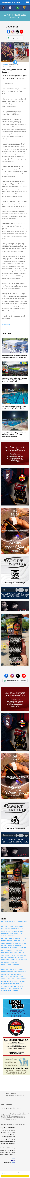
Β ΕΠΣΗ (4, 940)
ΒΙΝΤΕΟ (24, 940)
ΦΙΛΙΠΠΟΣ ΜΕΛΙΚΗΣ (19, 988)
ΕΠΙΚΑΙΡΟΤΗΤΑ (18, 950)
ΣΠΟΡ (13, 979)
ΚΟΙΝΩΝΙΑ (20, 957)
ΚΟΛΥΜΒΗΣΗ (5, 960)
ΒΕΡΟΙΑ (10, 940)
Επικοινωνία (19, 1108)
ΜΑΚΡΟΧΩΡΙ (15, 962)
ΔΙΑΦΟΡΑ (18, 945)
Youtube (20, 1124)
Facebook (11, 1124)
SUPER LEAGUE (15, 924)
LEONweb (2, 1121)
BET (3, 921)
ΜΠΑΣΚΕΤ (11, 969)
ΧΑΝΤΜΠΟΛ (15, 991)
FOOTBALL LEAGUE (11, 921)
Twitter (16, 1124)
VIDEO (11, 926)
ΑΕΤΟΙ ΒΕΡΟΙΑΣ (6, 931)
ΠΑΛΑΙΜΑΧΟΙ (5, 974)
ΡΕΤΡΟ (21, 976)
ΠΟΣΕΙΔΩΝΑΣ (14, 976)
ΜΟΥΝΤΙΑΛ (5, 969)
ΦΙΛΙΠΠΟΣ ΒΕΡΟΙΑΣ (7, 988)
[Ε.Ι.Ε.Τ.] (15, 593)
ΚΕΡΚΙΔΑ (23, 955)
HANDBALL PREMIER (22, 921)
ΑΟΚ (21, 933)
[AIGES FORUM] (15, 453)
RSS (24, 1124)
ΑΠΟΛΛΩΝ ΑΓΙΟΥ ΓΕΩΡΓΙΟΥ (9, 936)
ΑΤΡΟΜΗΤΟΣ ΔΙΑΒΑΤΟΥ (8, 938)
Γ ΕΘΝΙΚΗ (18, 943)
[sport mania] (15, 570)
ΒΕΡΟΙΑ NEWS (17, 940)
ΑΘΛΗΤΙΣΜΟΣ (6, 324)
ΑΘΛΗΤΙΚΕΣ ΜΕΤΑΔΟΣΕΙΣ (18, 931)
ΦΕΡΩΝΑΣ (13, 986)
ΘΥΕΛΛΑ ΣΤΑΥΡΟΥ (14, 955)
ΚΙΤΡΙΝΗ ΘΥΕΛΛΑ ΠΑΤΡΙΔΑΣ (9, 957)
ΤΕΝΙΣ (9, 981)
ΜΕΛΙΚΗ (22, 967)
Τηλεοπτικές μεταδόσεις (8, 983)
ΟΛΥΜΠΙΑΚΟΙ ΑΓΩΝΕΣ (7, 972)
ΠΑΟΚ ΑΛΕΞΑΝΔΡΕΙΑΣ (15, 974)
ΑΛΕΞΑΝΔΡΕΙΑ (14, 933)
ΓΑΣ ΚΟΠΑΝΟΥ (10, 943)
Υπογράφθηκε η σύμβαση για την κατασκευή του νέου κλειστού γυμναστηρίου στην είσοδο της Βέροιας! (14, 357)
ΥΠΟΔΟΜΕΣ (20, 983)
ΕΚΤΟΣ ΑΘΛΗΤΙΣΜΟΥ (7, 950)
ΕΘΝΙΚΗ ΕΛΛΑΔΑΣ (6, 948)
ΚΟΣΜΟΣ (12, 960)
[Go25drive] (15, 640)
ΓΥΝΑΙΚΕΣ (4, 945)
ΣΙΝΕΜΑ (4, 979)
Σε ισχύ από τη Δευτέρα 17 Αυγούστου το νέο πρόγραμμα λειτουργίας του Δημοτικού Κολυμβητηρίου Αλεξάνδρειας (14, 434)
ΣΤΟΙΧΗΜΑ (25, 979)
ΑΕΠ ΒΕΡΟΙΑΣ (15, 929)
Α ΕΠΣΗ (22, 929)
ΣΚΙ (9, 979)
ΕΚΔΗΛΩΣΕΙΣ (22, 948)
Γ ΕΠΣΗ (24, 943)
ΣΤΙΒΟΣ (18, 979)
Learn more (3, 1173)
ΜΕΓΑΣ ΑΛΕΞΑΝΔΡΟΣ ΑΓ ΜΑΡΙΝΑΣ (10, 964)
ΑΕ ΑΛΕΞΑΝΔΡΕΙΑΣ (19, 926)
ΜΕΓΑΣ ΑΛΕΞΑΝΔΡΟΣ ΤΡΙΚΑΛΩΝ (10, 967)
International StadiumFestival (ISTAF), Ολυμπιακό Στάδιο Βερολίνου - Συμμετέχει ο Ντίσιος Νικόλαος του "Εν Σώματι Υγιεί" (14, 379)
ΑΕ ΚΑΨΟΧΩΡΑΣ (6, 929)
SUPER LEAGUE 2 (24, 924)
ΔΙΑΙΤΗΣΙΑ (11, 945)
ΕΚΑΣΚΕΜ (15, 948)
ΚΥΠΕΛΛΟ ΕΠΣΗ (6, 962)
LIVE (3, 924)
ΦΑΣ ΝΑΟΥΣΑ (5, 986)
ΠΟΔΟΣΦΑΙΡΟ (5, 976)
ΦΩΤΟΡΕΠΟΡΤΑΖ (6, 991)
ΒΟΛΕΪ (3, 943)
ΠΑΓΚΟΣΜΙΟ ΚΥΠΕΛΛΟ (20, 972)
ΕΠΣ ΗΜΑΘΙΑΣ (5, 952)
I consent (15, 1176)
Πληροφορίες (9, 1104)
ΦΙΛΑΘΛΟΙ (20, 986)
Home (7, 1093)
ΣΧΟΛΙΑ (4, 981)
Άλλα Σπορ (13, 1093)
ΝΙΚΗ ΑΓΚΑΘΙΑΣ (20, 969)
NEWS (7, 924)
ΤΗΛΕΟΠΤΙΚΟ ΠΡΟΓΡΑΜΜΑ (19, 981)
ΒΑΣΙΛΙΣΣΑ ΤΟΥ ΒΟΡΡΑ (21, 938)
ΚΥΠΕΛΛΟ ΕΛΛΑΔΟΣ (22, 960)
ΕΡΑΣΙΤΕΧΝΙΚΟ (14, 952)
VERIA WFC (5, 926)
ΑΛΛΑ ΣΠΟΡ (5, 64)
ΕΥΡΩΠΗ (22, 952)
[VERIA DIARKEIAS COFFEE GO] (15, 486)
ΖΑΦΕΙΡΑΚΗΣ (5, 955)
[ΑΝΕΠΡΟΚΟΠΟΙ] (15, 606)
